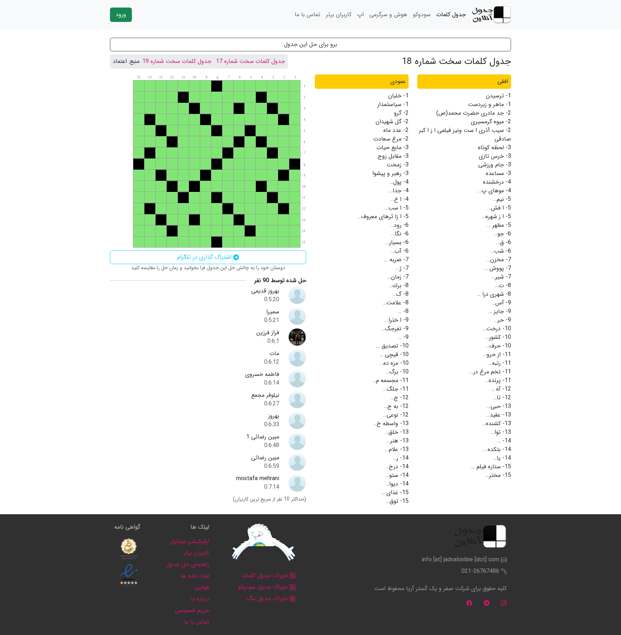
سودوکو (422, 14)
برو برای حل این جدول (310, 44)
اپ (360, 14)
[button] (128, 548)
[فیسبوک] (469, 602)
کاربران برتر (338, 14)
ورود (121, 14)
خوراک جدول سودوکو (264, 587)
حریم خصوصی (192, 610)
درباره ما (199, 598)
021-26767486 (480, 571)
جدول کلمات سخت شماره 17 (250, 61)
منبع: (134, 61)
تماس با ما (307, 14)
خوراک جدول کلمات (266, 575)
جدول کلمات (451, 14)
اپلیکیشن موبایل (189, 541)
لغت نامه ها (194, 575)
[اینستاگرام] (504, 602)
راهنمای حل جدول (187, 564)
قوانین (201, 587)
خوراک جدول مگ (268, 598)
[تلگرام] (486, 602)
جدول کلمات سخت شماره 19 (176, 61)
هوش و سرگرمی (388, 14)
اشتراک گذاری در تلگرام (205, 257)
